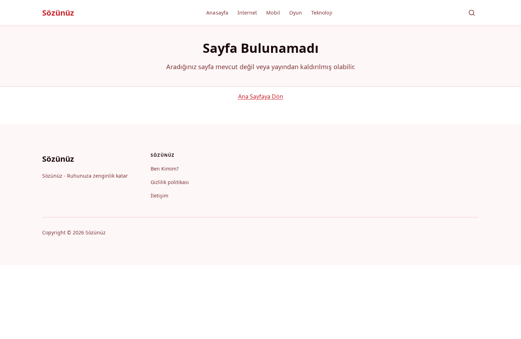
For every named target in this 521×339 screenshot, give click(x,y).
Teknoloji (321, 12)
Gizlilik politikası (170, 182)
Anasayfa (217, 12)
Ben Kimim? (165, 168)
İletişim (159, 195)
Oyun (295, 12)
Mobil (273, 12)
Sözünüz (58, 12)
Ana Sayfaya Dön (260, 96)
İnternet (247, 12)
